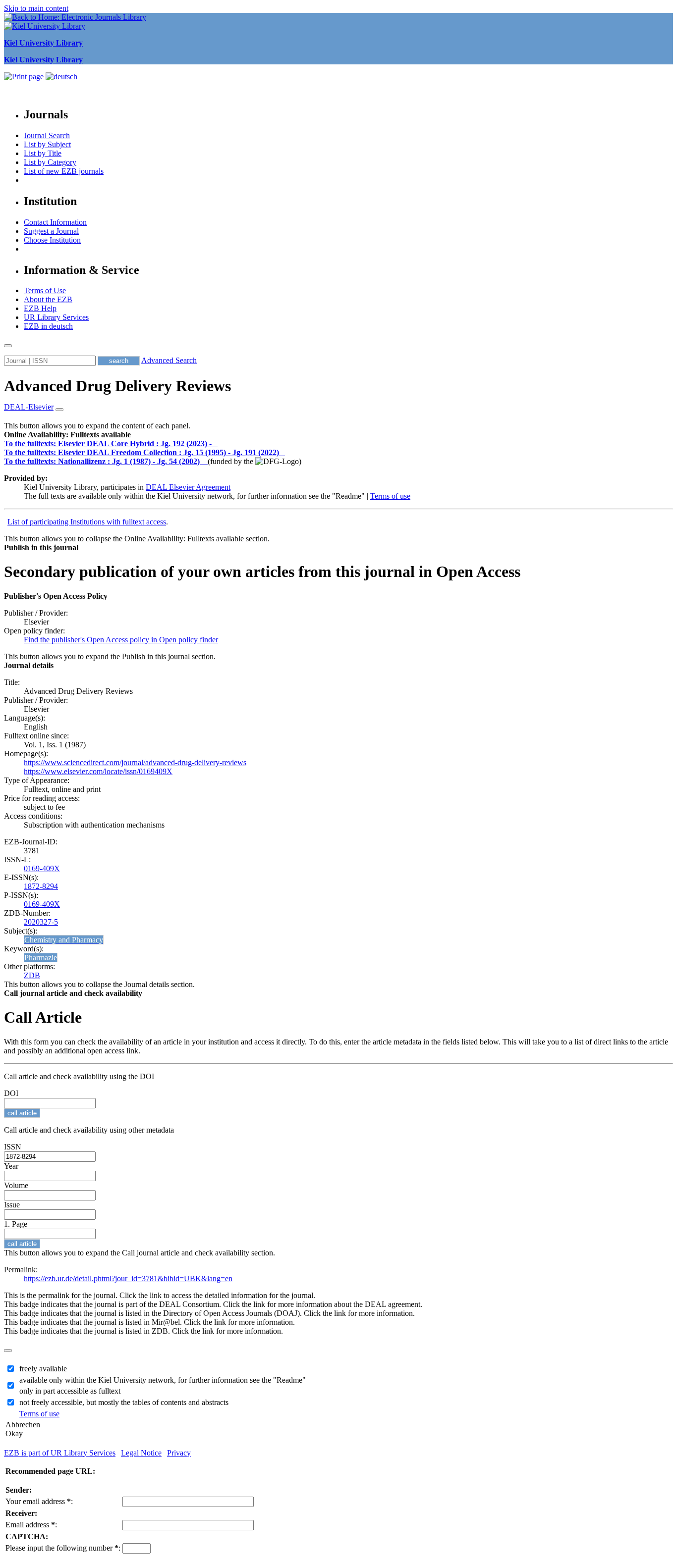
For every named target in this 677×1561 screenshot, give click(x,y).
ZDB (32, 975)
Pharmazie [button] (40, 957)
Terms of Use (45, 290)
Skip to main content (36, 8)
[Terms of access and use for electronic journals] (216, 443)
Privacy (179, 1453)
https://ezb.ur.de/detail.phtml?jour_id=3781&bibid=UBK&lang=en (128, 1278)
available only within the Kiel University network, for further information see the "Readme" (162, 1380)
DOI (11, 1093)
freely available (43, 1368)
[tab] (338, 434)
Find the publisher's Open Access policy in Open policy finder (121, 639)
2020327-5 (41, 922)
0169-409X (42, 868)
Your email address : (39, 1501)
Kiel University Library (43, 43)
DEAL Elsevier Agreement (188, 487)
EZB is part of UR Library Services (59, 1453)
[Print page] (25, 76)
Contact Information (55, 222)
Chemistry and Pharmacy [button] (63, 940)
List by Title (42, 153)
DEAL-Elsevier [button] (29, 407)
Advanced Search (169, 360)
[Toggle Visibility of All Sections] (59, 409)
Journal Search (47, 135)
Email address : (31, 1524)
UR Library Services (56, 317)
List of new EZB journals (64, 171)
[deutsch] (61, 76)
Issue (12, 1204)
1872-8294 (41, 886)
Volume (16, 1185)
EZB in (48, 326)
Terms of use (390, 496)
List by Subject (47, 144)
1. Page (15, 1224)
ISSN (12, 1147)
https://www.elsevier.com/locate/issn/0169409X (98, 771)
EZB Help (40, 308)
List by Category (50, 162)
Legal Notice (141, 1453)
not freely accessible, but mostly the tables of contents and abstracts (123, 1402)
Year (11, 1166)
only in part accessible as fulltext (69, 1391)
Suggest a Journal (51, 231)
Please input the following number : (62, 1548)
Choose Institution (52, 240)
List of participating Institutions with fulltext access (86, 522)
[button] (67, 434)
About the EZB (48, 299)
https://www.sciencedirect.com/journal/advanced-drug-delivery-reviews (135, 762)
